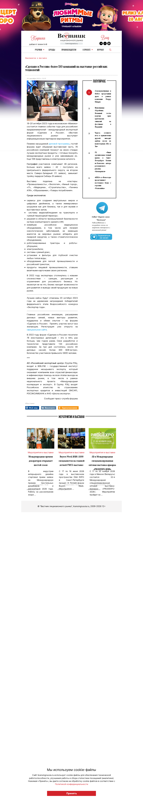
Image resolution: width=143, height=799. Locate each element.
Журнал (100, 50)
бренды (52, 50)
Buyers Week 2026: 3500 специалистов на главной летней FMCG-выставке (71, 460)
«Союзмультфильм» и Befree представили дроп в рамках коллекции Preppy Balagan (103, 96)
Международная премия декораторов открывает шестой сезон (40, 460)
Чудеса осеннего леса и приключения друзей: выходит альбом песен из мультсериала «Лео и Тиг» (103, 140)
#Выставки (29, 403)
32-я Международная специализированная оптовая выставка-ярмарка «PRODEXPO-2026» (102, 463)
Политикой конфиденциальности (71, 784)
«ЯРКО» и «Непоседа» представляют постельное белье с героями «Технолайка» (103, 182)
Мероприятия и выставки (36, 58)
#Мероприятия (33, 489)
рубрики (38, 50)
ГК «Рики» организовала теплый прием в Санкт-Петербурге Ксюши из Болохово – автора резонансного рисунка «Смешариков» (103, 162)
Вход (105, 37)
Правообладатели (68, 50)
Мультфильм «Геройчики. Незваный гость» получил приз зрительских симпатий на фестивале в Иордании (103, 117)
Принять (71, 793)
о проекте (86, 50)
